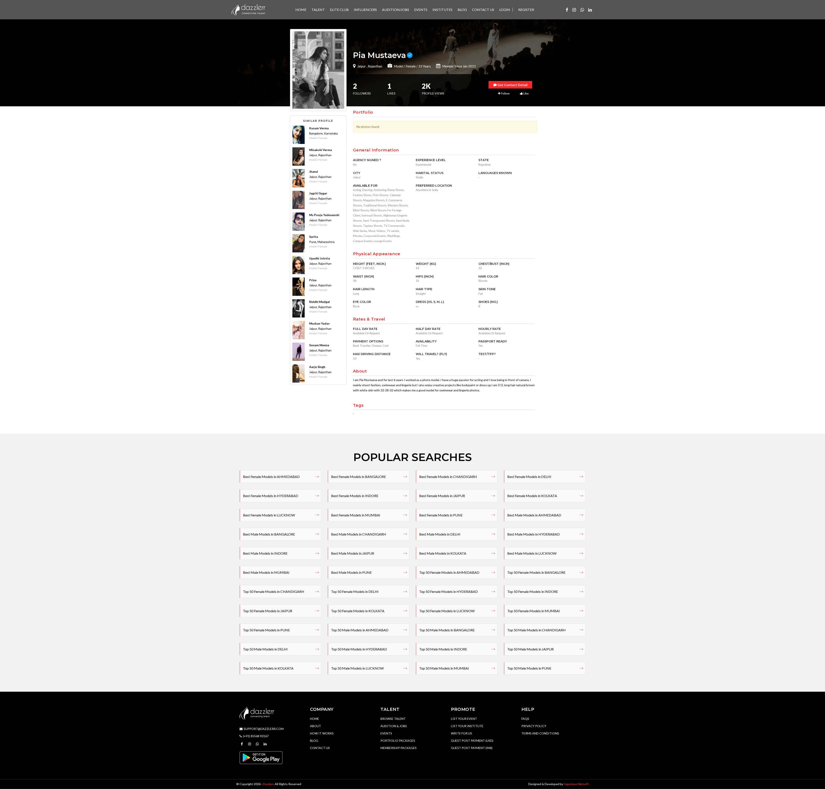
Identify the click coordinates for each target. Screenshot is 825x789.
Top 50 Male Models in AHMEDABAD (359, 630)
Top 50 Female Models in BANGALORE (536, 572)
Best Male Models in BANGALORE (269, 534)
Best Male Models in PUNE (351, 572)
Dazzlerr (268, 784)
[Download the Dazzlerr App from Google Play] (261, 757)
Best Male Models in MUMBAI (266, 572)
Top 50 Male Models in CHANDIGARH (536, 630)
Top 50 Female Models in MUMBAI (533, 611)
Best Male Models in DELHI (439, 534)
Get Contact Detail (512, 85)
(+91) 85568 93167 (256, 736)
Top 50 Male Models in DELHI (265, 649)
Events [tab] (420, 10)
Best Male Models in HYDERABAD (533, 534)
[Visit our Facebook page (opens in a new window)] (567, 9)
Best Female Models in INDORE (354, 496)
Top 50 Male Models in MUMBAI (444, 668)
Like (526, 93)
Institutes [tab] (442, 10)
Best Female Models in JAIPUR (442, 496)
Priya (312, 280)
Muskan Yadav (319, 323)
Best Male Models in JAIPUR (352, 553)
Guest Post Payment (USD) (472, 740)
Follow (505, 93)
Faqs (525, 718)
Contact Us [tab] (483, 10)
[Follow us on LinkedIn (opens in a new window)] (590, 9)
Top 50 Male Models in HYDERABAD (359, 649)
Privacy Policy (533, 726)
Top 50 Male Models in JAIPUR (530, 649)
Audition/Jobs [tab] (395, 10)
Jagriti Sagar (318, 193)
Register (526, 10)
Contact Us (320, 748)
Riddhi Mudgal (319, 302)
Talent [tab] (318, 10)
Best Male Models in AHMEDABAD (534, 515)
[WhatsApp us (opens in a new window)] (582, 9)
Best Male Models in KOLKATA (442, 553)
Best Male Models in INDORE (265, 553)
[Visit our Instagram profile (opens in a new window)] (574, 9)
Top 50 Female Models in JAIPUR (267, 611)
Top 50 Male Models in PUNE (529, 668)
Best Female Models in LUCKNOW (269, 515)
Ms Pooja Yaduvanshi (324, 215)
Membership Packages (398, 748)
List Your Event (464, 718)
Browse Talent (393, 718)
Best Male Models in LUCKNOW (531, 553)
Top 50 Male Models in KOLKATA (268, 668)
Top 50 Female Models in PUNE (266, 630)
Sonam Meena (319, 345)
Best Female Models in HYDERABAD (270, 496)
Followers (362, 89)
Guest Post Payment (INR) (471, 748)
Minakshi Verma (320, 150)
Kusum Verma (319, 128)
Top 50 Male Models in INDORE (443, 649)
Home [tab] (300, 10)
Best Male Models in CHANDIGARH (358, 534)
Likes (391, 89)
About (315, 726)
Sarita (313, 236)
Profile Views (433, 89)
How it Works (322, 733)
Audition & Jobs (393, 726)
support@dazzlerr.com (264, 729)
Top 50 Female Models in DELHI (355, 591)
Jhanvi (313, 171)
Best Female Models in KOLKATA (532, 496)
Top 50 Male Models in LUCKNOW (357, 668)
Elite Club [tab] (339, 10)
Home (314, 718)
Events (386, 733)
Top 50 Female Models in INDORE (532, 591)
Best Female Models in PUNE (441, 515)
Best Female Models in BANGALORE (358, 477)
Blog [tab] (462, 10)
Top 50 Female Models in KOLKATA (357, 611)
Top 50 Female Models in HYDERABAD (448, 591)
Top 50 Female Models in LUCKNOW (447, 611)
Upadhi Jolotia (319, 258)
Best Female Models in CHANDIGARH (448, 477)
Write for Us (461, 733)
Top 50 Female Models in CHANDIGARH (273, 591)
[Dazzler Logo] (248, 9)
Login (504, 10)
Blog (314, 740)
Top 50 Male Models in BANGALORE (447, 630)
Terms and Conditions (540, 733)
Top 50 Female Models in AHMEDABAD (449, 572)
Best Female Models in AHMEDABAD (271, 477)
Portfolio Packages (397, 740)
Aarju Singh (317, 367)
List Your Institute (467, 726)
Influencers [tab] (365, 10)
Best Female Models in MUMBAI (355, 515)
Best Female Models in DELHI (529, 477)
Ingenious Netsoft (576, 784)
